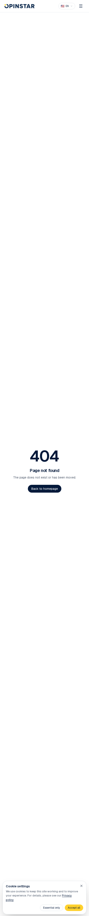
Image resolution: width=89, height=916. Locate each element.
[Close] (81, 886)
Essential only (51, 907)
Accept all (74, 907)
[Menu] (81, 6)
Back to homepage (44, 489)
